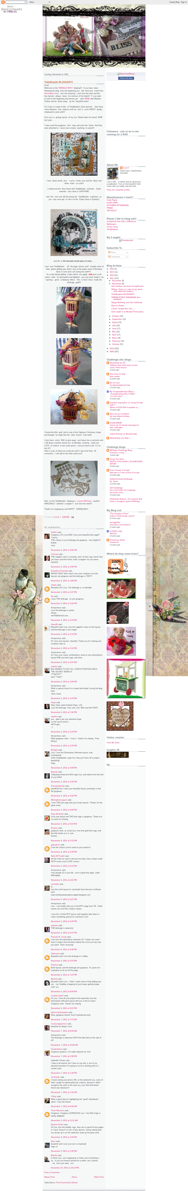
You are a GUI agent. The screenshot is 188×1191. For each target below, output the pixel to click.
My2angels (111, 224)
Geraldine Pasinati (59, 571)
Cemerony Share (117, 540)
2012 (112, 275)
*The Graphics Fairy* (119, 514)
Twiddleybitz (112, 229)
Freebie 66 (114, 542)
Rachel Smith (57, 1124)
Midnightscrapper (59, 800)
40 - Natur (114, 481)
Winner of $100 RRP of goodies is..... (125, 407)
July (114, 325)
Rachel (54, 979)
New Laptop (115, 376)
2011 (112, 278)
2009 (112, 351)
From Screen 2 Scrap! (120, 470)
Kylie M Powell (57, 856)
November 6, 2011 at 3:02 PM (64, 550)
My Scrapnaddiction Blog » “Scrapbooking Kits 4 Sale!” (122, 392)
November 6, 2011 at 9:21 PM (64, 1008)
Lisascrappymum (59, 1024)
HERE (87, 99)
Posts (113, 252)
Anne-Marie (49, 93)
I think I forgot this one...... (123, 309)
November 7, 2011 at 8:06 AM (64, 1031)
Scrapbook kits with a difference (121, 221)
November (117, 284)
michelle (55, 884)
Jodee (53, 585)
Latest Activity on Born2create (123, 434)
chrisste (54, 554)
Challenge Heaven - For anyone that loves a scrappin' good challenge (126, 500)
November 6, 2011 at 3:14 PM (64, 648)
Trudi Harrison (57, 1110)
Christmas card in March (120, 525)
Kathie (54, 532)
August (115, 322)
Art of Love (115, 383)
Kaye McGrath (57, 814)
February (116, 341)
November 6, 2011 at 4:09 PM (64, 768)
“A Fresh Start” (116, 396)
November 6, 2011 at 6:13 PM (64, 866)
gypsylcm (55, 845)
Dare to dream (117, 305)
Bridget (54, 750)
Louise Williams (84, 501)
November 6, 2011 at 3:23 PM (64, 662)
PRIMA (110, 208)
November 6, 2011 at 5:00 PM (64, 810)
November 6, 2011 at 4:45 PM (64, 782)
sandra (54, 666)
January (116, 344)
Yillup (53, 1096)
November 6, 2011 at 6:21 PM (64, 880)
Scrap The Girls (117, 459)
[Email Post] (72, 517)
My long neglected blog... (120, 416)
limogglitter (115, 522)
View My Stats (113, 742)
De (52, 596)
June (114, 328)
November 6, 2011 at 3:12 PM (64, 634)
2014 (112, 269)
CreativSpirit (56, 1049)
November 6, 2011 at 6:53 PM (64, 961)
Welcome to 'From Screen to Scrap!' (125, 473)
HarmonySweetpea (59, 1012)
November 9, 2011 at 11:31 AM (64, 1120)
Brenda (54, 772)
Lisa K (126, 168)
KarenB (54, 624)
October (116, 316)
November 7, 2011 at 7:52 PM (64, 1092)
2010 (112, 348)
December (117, 281)
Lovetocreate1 (57, 996)
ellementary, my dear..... (120, 438)
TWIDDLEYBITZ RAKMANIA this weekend (125, 298)
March (115, 338)
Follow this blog (126, 78)
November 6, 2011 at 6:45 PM (64, 921)
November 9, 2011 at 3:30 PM (64, 1151)
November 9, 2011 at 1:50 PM (64, 1137)
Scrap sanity (112, 227)
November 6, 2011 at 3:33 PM (64, 698)
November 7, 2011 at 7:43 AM (64, 1019)
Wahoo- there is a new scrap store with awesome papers (126, 290)
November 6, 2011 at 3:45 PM (64, 746)
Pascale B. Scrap (58, 937)
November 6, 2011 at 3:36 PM (64, 712)
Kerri (53, 1141)
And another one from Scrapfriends (127, 286)
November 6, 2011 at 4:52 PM (64, 796)
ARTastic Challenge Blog (121, 450)
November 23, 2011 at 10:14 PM (65, 1168)
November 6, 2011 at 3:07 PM (64, 592)
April (114, 335)
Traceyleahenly (57, 786)
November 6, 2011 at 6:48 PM (64, 949)
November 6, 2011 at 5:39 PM (64, 852)
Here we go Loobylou (119, 414)
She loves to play (117, 374)
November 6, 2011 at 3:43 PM (64, 732)
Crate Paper (112, 200)
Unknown (55, 953)
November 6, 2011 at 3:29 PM (64, 682)
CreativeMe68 (116, 423)
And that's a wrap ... (118, 453)
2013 (112, 272)
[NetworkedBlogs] (126, 74)
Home (74, 1177)
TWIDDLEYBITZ (65, 88)
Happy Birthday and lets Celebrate (126, 302)
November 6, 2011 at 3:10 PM (64, 603)
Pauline (54, 965)
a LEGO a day (116, 531)
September (117, 319)
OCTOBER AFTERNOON (118, 205)
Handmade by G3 (117, 363)
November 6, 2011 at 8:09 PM (64, 991)
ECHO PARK (112, 203)
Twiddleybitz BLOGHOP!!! (123, 294)
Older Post (99, 1177)
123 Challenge (116, 488)
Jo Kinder (55, 1077)
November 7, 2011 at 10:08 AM (64, 1045)
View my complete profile (118, 190)
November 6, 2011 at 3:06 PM (64, 567)
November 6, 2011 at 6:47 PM (64, 933)
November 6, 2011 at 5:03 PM (64, 824)
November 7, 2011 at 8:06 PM (64, 1106)
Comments (115, 257)
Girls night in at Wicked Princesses (127, 312)
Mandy (54, 1155)
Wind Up (113, 534)
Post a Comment (51, 1172)
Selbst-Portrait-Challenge (121, 479)
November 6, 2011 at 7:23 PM (64, 975)
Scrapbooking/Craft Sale (120, 385)
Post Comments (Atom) (66, 1182)
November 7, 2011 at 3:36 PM (64, 1073)
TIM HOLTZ (112, 211)
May (114, 332)
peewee (54, 925)
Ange (53, 702)
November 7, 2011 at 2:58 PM (64, 1056)
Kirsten (54, 828)
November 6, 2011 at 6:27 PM (64, 899)
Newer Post (49, 1177)
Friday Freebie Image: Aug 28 (122, 516)
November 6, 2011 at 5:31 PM (64, 841)
